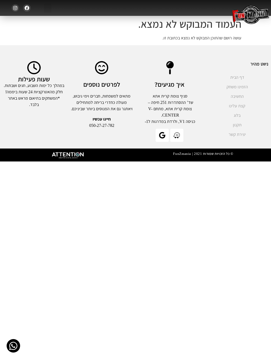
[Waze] (176, 135)
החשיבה (237, 96)
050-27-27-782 (101, 125)
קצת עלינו (237, 106)
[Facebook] (27, 8)
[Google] (162, 135)
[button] (47, 8)
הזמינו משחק (237, 87)
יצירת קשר (237, 134)
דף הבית (237, 77)
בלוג (237, 115)
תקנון (237, 125)
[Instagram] (15, 8)
